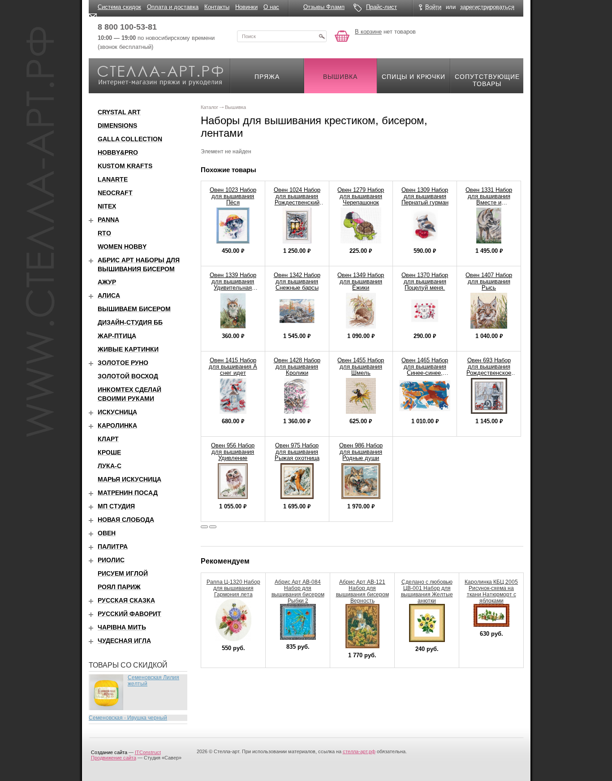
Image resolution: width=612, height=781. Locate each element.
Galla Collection (130, 139)
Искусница (117, 412)
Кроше (109, 452)
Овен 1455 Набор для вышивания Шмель (360, 366)
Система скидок (119, 7)
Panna (108, 219)
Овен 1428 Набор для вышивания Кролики (297, 366)
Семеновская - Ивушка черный (128, 718)
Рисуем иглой (123, 573)
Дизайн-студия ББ (130, 322)
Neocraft (115, 192)
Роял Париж (119, 586)
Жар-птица (117, 335)
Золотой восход (128, 376)
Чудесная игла (124, 640)
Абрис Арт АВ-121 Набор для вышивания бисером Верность (362, 591)
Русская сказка (126, 600)
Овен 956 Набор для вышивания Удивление (232, 451)
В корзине (368, 31)
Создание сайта (109, 752)
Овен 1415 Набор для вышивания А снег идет (233, 366)
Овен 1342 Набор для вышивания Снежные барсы (297, 281)
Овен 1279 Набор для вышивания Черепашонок (360, 196)
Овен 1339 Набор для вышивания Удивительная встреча (233, 284)
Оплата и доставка (172, 7)
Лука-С (109, 465)
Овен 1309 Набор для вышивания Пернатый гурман (424, 196)
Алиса (109, 295)
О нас (271, 7)
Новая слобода (126, 519)
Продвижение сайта (113, 757)
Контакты (216, 7)
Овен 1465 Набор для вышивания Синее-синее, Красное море (424, 369)
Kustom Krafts (125, 165)
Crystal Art (119, 112)
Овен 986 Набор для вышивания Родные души (361, 451)
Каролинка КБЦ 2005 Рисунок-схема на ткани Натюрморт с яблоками (491, 591)
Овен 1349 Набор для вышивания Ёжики (360, 281)
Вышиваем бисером (134, 308)
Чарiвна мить (122, 627)
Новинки (246, 7)
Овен (107, 533)
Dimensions (117, 125)
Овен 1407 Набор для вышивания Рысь (488, 281)
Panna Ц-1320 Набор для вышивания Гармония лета (233, 588)
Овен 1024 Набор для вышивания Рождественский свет (297, 199)
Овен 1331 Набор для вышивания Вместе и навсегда (488, 199)
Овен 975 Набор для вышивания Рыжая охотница (297, 451)
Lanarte (113, 179)
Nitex (107, 206)
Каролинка (117, 425)
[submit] (321, 36)
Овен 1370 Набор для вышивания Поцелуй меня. (424, 281)
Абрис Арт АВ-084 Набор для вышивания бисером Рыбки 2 (298, 591)
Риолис (111, 560)
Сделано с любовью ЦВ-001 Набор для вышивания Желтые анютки (427, 591)
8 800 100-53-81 (127, 26)
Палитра (113, 546)
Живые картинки (128, 349)
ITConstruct (148, 752)
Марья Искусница (129, 479)
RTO (104, 233)
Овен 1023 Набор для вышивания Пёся (233, 196)
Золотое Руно (123, 362)
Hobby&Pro (118, 152)
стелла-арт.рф (359, 751)
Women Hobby (122, 246)
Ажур (107, 282)
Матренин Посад (128, 492)
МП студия (116, 506)
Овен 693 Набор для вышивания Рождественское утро (488, 369)
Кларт (108, 439)
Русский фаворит (129, 613)
